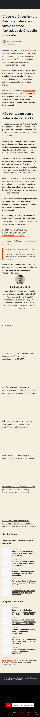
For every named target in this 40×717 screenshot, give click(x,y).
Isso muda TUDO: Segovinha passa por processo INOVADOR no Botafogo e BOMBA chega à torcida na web (18, 490)
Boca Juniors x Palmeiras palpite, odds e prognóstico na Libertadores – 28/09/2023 (24, 612)
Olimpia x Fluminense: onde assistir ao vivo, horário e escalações (23, 573)
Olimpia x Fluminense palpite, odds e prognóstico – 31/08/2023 (24, 632)
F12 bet (10, 679)
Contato (35, 714)
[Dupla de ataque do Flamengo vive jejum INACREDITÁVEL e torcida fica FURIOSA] (20, 442)
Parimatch (20, 678)
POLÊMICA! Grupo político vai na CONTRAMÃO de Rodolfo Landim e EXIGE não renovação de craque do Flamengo (19, 390)
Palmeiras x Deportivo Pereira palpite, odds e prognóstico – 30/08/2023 (24, 641)
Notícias (10, 661)
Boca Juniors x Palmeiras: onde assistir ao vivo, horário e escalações (23, 553)
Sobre (27, 712)
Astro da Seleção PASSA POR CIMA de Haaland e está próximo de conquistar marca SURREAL (18, 356)
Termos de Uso (24, 714)
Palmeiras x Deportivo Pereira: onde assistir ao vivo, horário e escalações (24, 583)
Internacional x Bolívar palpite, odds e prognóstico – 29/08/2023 (24, 651)
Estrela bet (33, 678)
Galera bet (12, 678)
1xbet (5, 679)
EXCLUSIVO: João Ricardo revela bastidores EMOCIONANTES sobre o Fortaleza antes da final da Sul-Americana (19, 524)
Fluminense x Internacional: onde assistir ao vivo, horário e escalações (23, 563)
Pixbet (27, 678)
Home (4, 661)
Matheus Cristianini (20, 287)
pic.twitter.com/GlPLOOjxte (13, 236)
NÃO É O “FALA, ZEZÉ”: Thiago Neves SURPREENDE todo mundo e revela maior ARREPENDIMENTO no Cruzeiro (19, 424)
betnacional (18, 679)
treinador (29, 170)
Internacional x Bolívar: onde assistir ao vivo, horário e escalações (23, 593)
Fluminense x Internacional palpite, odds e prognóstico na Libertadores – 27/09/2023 (24, 622)
